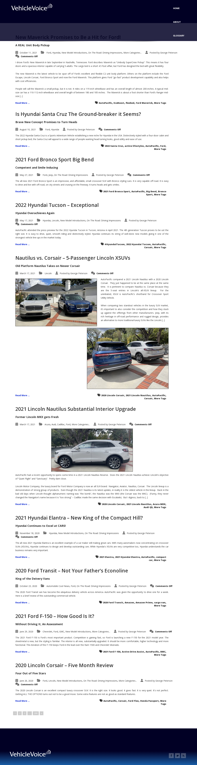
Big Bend (151, 191)
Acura (47, 424)
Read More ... (22, 102)
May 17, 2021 (26, 220)
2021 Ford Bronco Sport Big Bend (54, 159)
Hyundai (56, 52)
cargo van (159, 602)
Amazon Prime (144, 602)
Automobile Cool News (58, 586)
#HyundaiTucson (115, 244)
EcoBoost (119, 102)
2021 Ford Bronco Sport (116, 191)
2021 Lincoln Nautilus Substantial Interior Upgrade (75, 409)
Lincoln (55, 220)
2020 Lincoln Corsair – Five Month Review (64, 665)
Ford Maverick (144, 102)
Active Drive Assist (133, 651)
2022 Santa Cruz (114, 145)
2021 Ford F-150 (111, 651)
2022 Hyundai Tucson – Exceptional (57, 205)
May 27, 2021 (26, 175)
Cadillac (61, 424)
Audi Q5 (148, 507)
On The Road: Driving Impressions (105, 52)
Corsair (148, 247)
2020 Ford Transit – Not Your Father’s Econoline (71, 570)
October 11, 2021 (28, 52)
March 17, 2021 (27, 273)
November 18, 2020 (30, 533)
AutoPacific (105, 102)
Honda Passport (149, 700)
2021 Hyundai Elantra (127, 557)
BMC (162, 651)
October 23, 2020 (28, 586)
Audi (54, 424)
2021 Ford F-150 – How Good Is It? (54, 616)
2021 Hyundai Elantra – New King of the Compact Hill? (79, 517)
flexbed (130, 102)
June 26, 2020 (26, 680)
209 (35, 713)
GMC (61, 631)
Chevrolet (47, 631)
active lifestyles (134, 145)
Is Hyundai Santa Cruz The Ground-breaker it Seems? (78, 114)
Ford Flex (133, 700)
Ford (48, 52)
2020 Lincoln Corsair (112, 395)
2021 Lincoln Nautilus (138, 395)
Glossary (178, 35)
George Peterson (168, 52)
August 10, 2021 (28, 129)
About (177, 21)
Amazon (129, 602)
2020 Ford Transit (113, 602)
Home (176, 8)
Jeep (50, 175)
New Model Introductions (74, 52)
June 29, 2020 (26, 631)
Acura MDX (159, 504)
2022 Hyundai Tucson (138, 244)
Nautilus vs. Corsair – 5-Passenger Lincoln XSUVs (72, 257)
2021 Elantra (106, 557)
